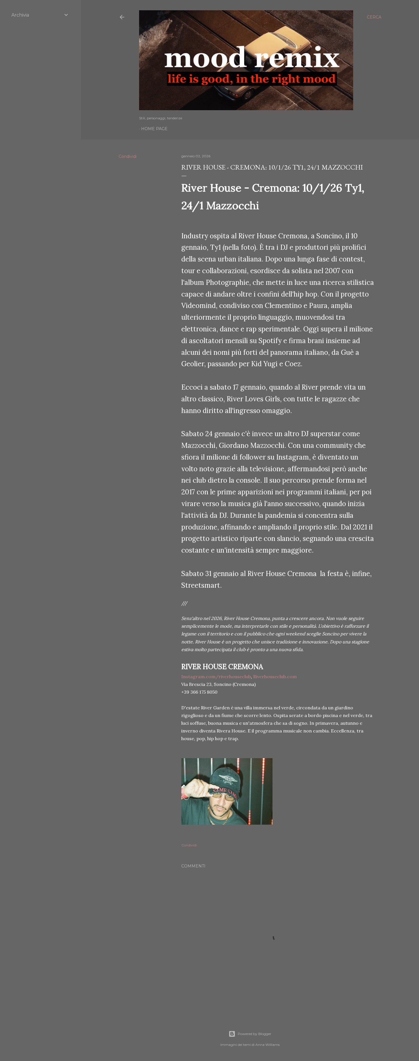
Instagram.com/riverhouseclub (216, 676)
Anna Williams (267, 1044)
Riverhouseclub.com (275, 676)
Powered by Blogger (254, 1034)
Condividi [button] (128, 156)
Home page (154, 128)
